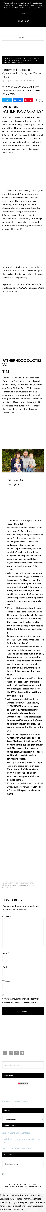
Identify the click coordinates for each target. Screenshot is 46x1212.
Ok (23, 13)
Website (6, 981)
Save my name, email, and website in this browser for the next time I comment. (20, 1000)
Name (5, 953)
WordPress (29, 1187)
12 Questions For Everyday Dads (24, 59)
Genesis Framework (14, 1187)
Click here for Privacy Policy (15, 1101)
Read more (23, 21)
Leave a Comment (26, 81)
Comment (6, 916)
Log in (38, 1187)
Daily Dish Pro (30, 1184)
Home (6, 59)
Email (5, 967)
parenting (7, 888)
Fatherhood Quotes (28, 885)
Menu (24, 38)
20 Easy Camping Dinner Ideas (16, 1132)
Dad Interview (11, 885)
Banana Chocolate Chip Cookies (17, 1148)
